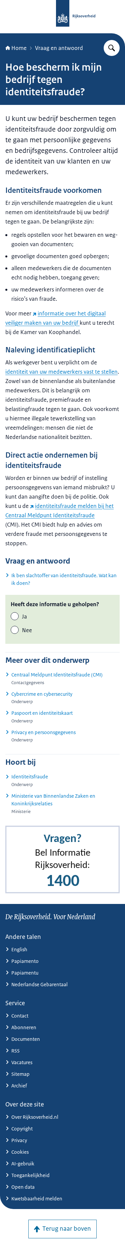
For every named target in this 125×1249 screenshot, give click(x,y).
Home (19, 48)
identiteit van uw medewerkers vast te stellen (61, 371)
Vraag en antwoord (59, 48)
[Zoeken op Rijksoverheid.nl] (112, 48)
